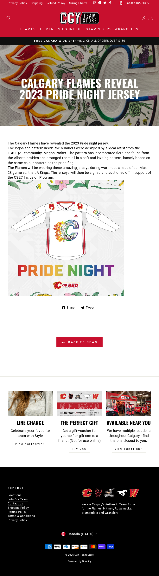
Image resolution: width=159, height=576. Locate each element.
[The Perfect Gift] (79, 403)
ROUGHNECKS (70, 29)
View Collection (30, 444)
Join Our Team (18, 499)
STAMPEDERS (99, 29)
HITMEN (46, 29)
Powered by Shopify (79, 561)
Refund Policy (56, 3)
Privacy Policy (17, 3)
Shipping (37, 3)
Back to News (82, 342)
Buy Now (79, 449)
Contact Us (15, 503)
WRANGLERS (127, 29)
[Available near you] (128, 403)
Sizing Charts (78, 3)
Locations (15, 495)
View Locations (129, 449)
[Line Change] (30, 403)
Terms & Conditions (21, 516)
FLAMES (28, 29)
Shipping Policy (18, 507)
